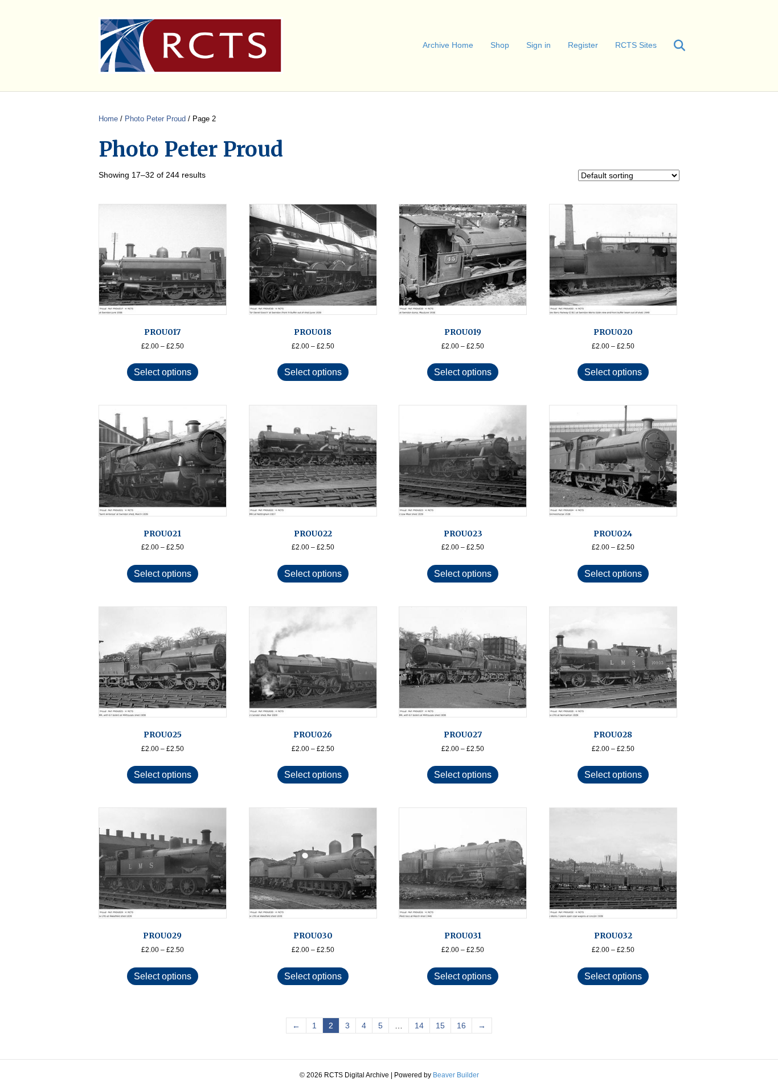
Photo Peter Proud (155, 118)
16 (461, 1025)
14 (419, 1025)
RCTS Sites (636, 45)
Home (108, 118)
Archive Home (448, 45)
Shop (499, 45)
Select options (162, 372)
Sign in (538, 45)
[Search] (672, 45)
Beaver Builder (456, 1075)
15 (440, 1025)
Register (583, 45)
